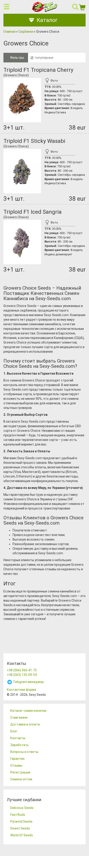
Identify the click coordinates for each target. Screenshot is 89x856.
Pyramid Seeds (21, 821)
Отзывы (16, 765)
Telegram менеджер (28, 682)
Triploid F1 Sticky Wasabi (34, 141)
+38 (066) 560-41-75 (22, 670)
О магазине (19, 717)
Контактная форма (21, 689)
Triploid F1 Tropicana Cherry (38, 70)
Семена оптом (21, 779)
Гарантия (17, 758)
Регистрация (20, 772)
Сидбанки (25, 31)
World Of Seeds (21, 835)
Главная (9, 31)
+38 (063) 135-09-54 (22, 675)
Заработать (19, 745)
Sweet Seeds (20, 828)
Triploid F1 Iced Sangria (32, 212)
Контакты (17, 738)
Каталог (47, 20)
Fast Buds (17, 814)
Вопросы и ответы (24, 752)
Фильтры (17, 57)
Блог (13, 731)
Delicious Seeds (22, 808)
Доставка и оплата (25, 724)
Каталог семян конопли (28, 710)
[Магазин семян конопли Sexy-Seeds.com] (44, 6)
